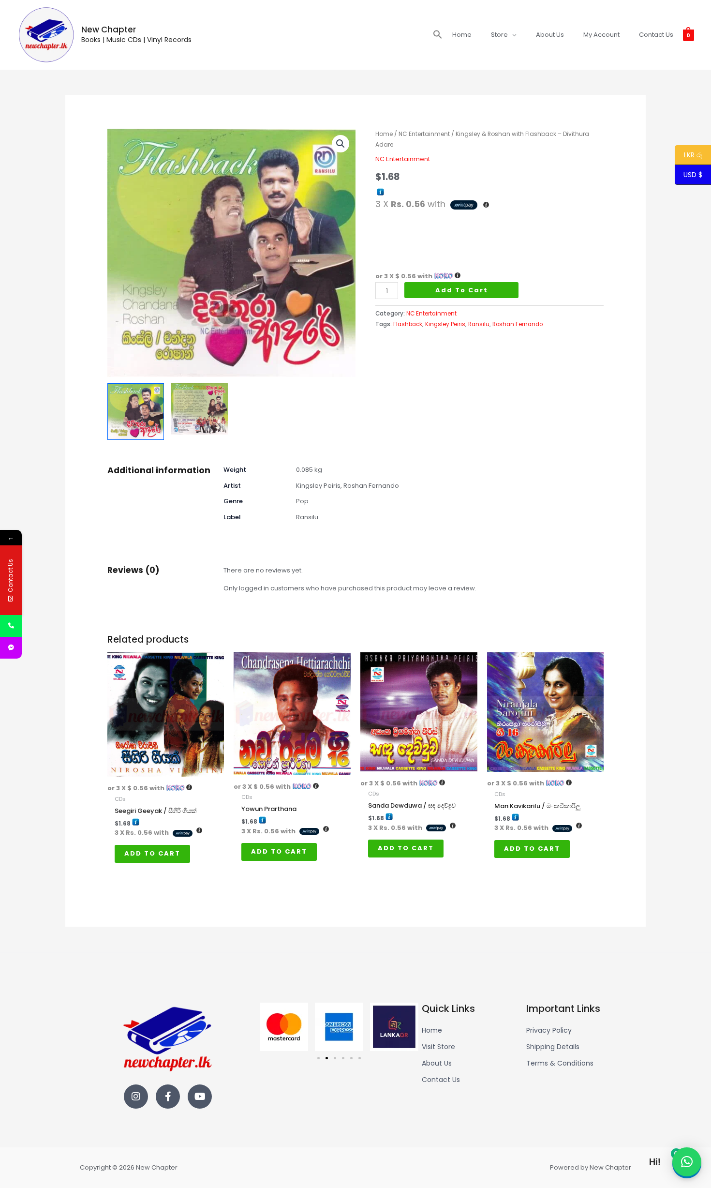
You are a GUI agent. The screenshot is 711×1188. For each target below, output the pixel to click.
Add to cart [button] (152, 853)
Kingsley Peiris (445, 324)
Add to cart (461, 290)
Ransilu (478, 324)
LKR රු (688, 155)
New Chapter (108, 29)
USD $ (693, 175)
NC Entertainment (424, 134)
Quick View (165, 769)
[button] (438, 35)
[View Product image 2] (199, 409)
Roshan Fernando (517, 324)
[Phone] (11, 626)
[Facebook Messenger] (11, 648)
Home (384, 134)
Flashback (407, 324)
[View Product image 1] (135, 411)
